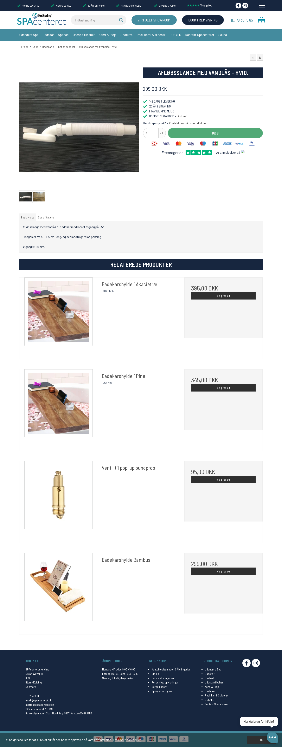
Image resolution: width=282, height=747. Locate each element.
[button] (253, 57)
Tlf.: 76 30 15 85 (241, 20)
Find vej (182, 116)
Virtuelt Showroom (154, 20)
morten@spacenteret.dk (39, 704)
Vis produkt (223, 295)
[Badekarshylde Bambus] (58, 592)
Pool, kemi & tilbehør (151, 34)
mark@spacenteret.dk (38, 700)
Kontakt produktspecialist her (188, 123)
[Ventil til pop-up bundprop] (58, 500)
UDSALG (175, 34)
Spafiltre (127, 34)
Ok (261, 740)
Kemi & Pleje (107, 34)
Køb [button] (215, 133)
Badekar (48, 34)
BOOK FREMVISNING (203, 20)
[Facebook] (238, 5)
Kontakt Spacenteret (199, 34)
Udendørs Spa (28, 34)
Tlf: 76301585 (32, 696)
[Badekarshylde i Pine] (58, 408)
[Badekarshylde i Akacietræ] (58, 316)
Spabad (63, 34)
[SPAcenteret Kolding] (41, 18)
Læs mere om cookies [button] (127, 740)
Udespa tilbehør (84, 34)
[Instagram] (245, 5)
